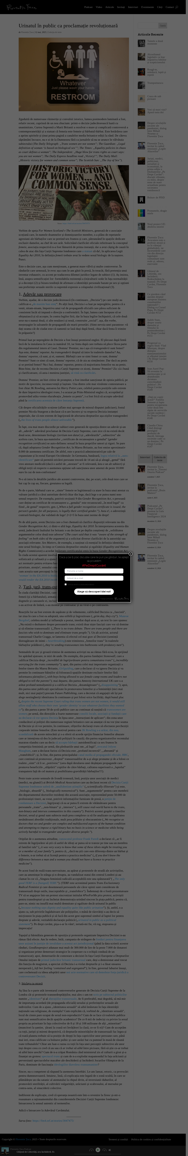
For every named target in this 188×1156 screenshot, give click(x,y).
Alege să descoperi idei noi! (94, 591)
